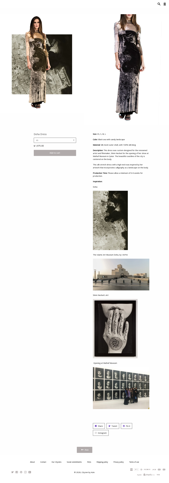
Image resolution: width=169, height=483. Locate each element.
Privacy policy (118, 462)
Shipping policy (102, 462)
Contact (43, 462)
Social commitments (74, 462)
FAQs (89, 462)
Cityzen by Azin (88, 472)
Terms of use (134, 462)
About (32, 462)
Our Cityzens (56, 462)
